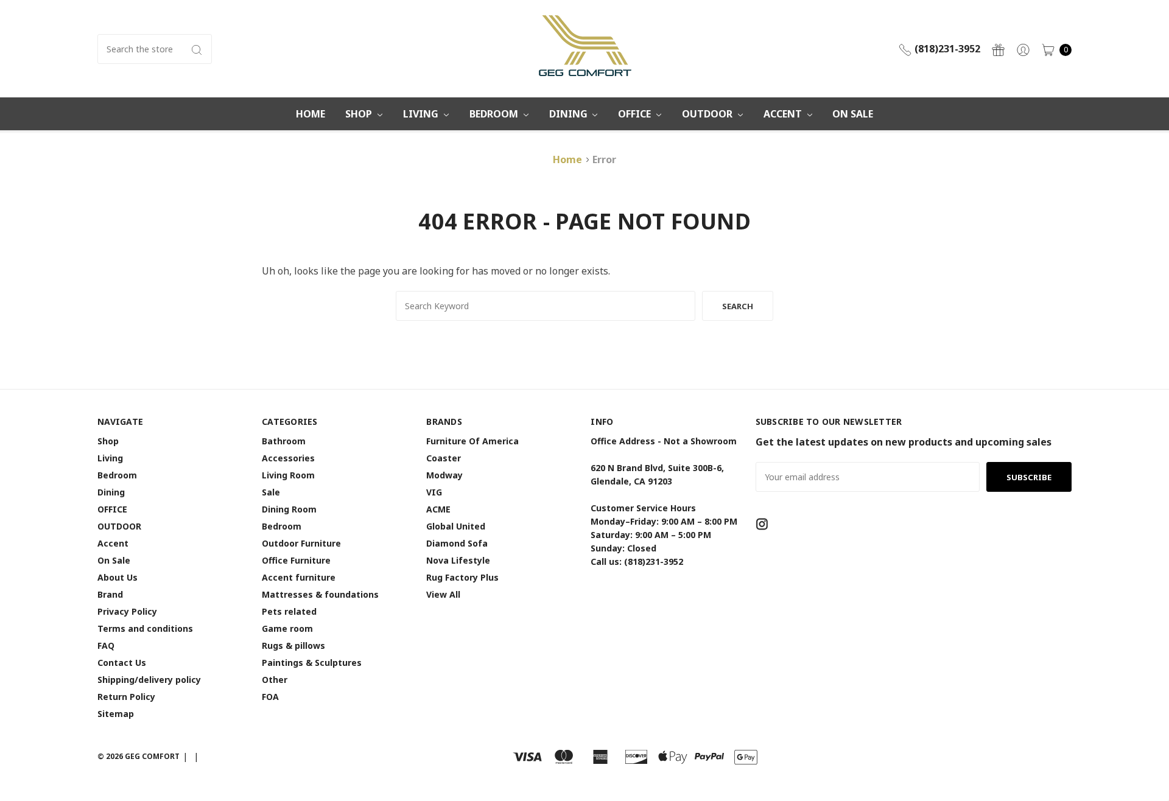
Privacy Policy (127, 611)
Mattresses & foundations (320, 594)
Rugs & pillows (293, 645)
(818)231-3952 (946, 48)
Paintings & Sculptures (312, 662)
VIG (434, 492)
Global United (455, 526)
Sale (271, 492)
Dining (569, 114)
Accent (784, 114)
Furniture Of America (472, 441)
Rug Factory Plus (462, 577)
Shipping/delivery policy (149, 679)
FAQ (105, 645)
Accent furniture (298, 577)
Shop (359, 114)
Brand (110, 594)
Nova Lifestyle (458, 560)
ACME (438, 509)
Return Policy (126, 696)
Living (422, 114)
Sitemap (115, 713)
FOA (270, 696)
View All (443, 594)
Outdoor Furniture (301, 543)
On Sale (852, 114)
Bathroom (284, 441)
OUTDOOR (708, 114)
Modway (444, 475)
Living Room (288, 475)
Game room (287, 628)
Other (274, 679)
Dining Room (289, 509)
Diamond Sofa (457, 543)
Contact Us (121, 662)
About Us (117, 577)
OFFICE (635, 114)
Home (310, 114)
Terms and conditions (145, 628)
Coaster (443, 458)
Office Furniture (296, 560)
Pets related (289, 611)
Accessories (288, 458)
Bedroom (495, 114)
